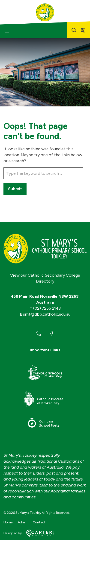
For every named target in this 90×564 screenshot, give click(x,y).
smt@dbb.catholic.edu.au (46, 314)
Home (7, 522)
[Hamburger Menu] (7, 31)
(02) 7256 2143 (47, 308)
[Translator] (83, 30)
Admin (22, 522)
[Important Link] (45, 373)
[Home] (45, 249)
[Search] (73, 30)
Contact (39, 522)
